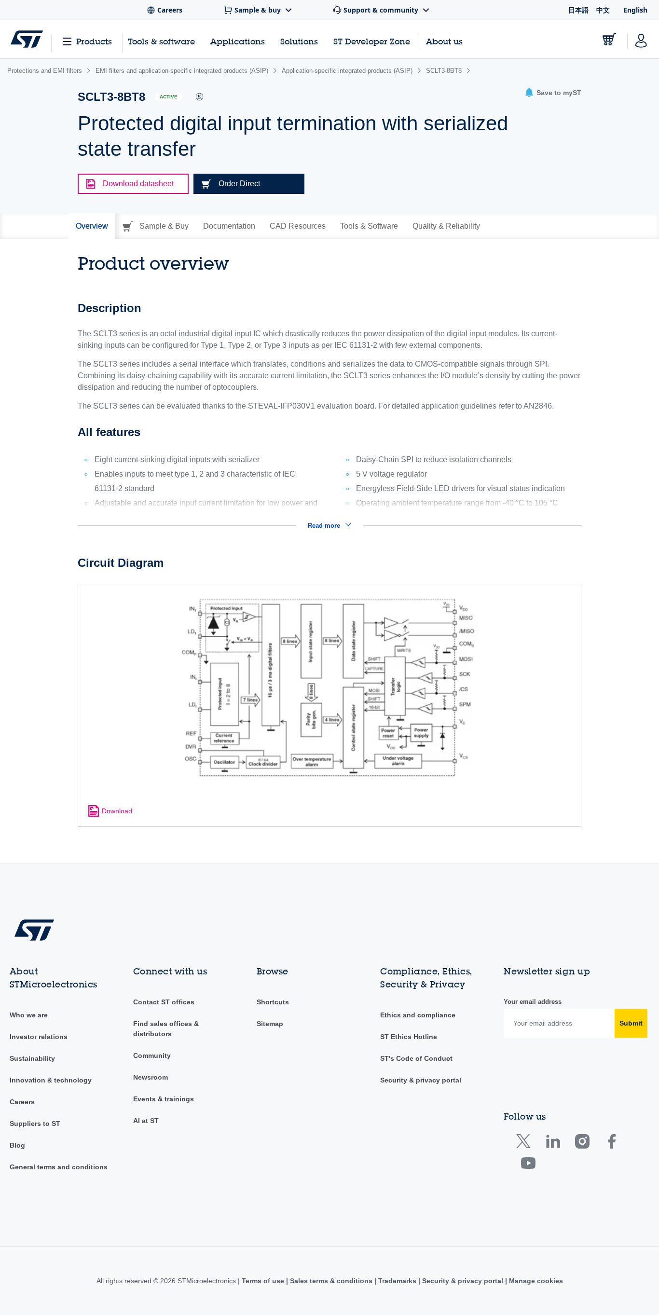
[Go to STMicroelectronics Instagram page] (582, 1143)
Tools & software (161, 41)
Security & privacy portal (420, 1080)
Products (94, 41)
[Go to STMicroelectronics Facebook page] (611, 1143)
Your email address (533, 1001)
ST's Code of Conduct (416, 1058)
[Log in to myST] (641, 39)
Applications (237, 41)
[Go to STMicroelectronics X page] (525, 1143)
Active (169, 96)
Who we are (29, 1015)
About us (444, 41)
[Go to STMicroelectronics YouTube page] (528, 1165)
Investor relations (39, 1037)
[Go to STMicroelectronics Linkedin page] (552, 1143)
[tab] (92, 226)
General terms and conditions (59, 1167)
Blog (17, 1145)
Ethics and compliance (417, 1015)
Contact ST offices (163, 1002)
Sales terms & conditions (331, 1281)
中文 (603, 9)
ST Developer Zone (371, 41)
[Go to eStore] (609, 39)
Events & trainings (163, 1099)
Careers (22, 1102)
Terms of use (264, 1281)
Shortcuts (273, 1002)
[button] (552, 93)
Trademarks (397, 1281)
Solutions (299, 41)
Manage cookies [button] (535, 1281)
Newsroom (150, 1077)
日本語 (578, 9)
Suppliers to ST (35, 1123)
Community (152, 1055)
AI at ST (146, 1120)
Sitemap (270, 1023)
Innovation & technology (51, 1080)
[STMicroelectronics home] (27, 39)
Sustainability (32, 1058)
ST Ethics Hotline (408, 1037)
